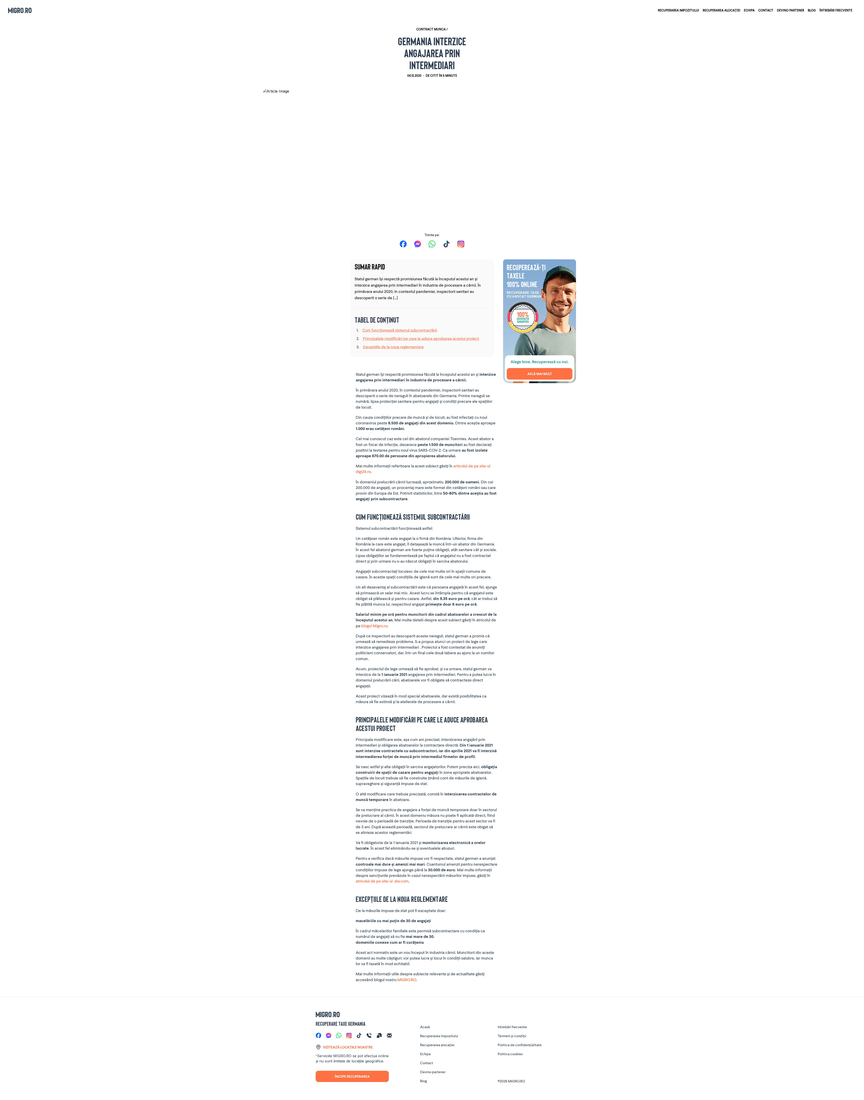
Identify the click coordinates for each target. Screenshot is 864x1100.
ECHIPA (749, 10)
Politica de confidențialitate (520, 1045)
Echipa (425, 1054)
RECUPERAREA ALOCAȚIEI (721, 10)
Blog (423, 1081)
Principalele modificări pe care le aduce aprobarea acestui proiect (421, 338)
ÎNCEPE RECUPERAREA (352, 1076)
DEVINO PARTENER (790, 10)
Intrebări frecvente (512, 1027)
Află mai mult (539, 374)
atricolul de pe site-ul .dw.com (382, 880)
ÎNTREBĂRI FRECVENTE (835, 10)
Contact (426, 1063)
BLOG (812, 10)
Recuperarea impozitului (439, 1036)
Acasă (425, 1027)
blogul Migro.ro (374, 625)
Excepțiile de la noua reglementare (393, 346)
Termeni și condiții (512, 1036)
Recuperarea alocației (437, 1045)
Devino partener (433, 1072)
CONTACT (765, 10)
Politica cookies (510, 1054)
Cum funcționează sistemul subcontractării (399, 330)
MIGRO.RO (406, 979)
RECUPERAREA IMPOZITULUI (678, 10)
